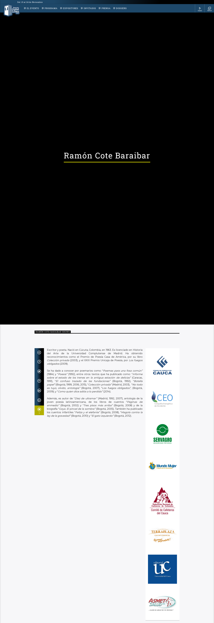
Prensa (106, 8)
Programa (51, 8)
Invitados (90, 8)
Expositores (70, 8)
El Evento (33, 8)
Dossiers (121, 8)
